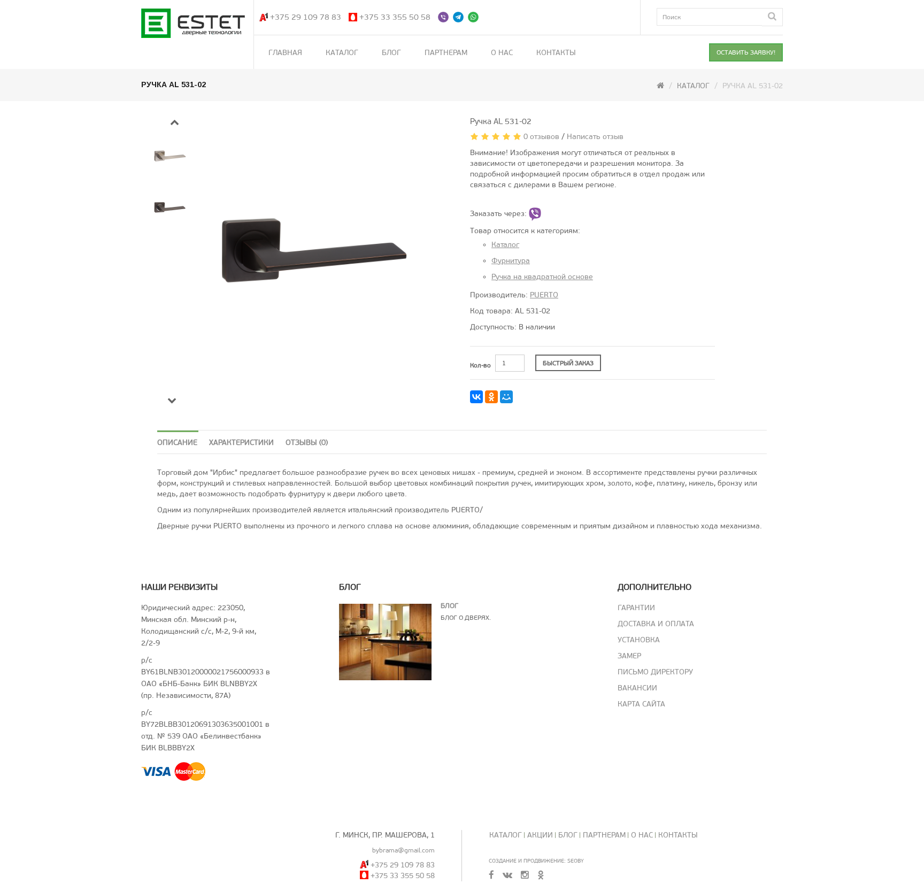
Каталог (342, 52)
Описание (177, 442)
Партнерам (446, 52)
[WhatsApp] (474, 17)
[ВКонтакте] (476, 396)
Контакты (556, 52)
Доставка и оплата (656, 623)
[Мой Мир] (506, 396)
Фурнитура (510, 260)
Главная (285, 52)
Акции (540, 835)
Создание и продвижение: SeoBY (536, 860)
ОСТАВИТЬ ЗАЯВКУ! (746, 52)
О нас (502, 52)
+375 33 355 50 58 (394, 17)
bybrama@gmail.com (403, 850)
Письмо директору (655, 672)
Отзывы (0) (307, 442)
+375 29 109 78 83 (305, 17)
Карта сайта (641, 704)
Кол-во (480, 365)
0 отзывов (541, 136)
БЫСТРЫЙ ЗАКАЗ (568, 363)
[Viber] (444, 17)
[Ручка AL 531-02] (334, 250)
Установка (639, 639)
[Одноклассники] (491, 396)
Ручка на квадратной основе (542, 276)
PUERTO (544, 294)
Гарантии (636, 607)
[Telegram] (459, 17)
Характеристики (241, 442)
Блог (391, 52)
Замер (629, 655)
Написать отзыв (595, 136)
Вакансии (637, 688)
